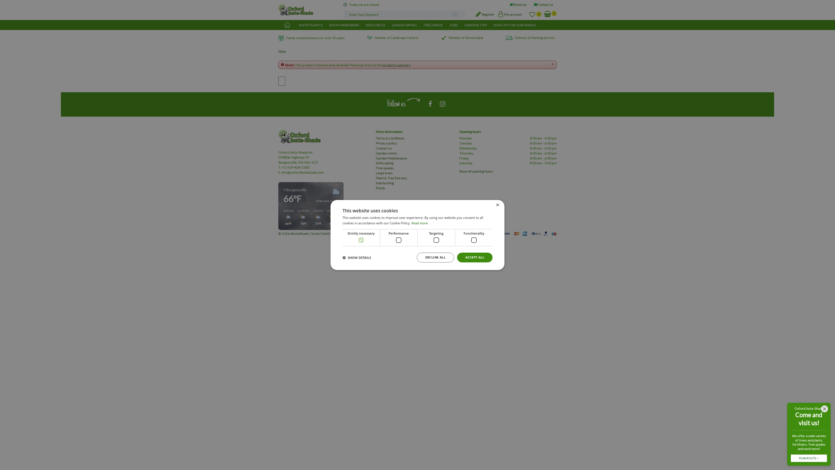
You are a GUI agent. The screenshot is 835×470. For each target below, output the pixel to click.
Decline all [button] (435, 257)
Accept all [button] (474, 257)
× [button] (497, 205)
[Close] (824, 408)
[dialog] (417, 235)
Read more (419, 223)
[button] (356, 257)
